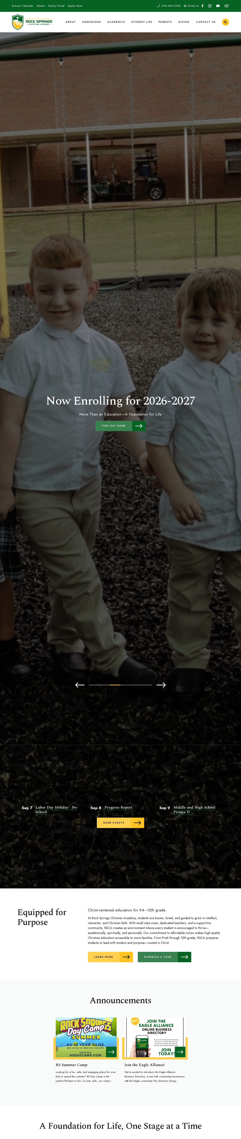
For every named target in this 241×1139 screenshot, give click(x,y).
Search (225, 22)
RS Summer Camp (71, 1065)
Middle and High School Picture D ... (194, 810)
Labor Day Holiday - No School (56, 810)
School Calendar (23, 6)
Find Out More (114, 426)
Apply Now (75, 6)
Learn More (103, 957)
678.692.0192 (171, 6)
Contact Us (206, 22)
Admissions (91, 22)
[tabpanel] (120, 412)
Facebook (202, 6)
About (71, 22)
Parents (165, 22)
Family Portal (56, 6)
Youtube (218, 6)
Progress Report (118, 807)
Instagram (209, 6)
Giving (184, 22)
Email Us (193, 6)
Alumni (41, 6)
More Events (113, 822)
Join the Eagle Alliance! (145, 1065)
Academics (116, 22)
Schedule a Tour (157, 957)
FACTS (227, 6)
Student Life (141, 22)
